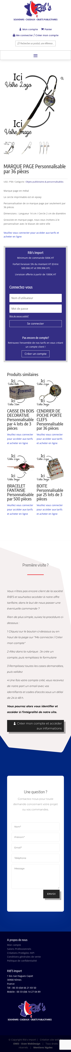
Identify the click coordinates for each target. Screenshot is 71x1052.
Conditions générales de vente (24, 956)
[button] (62, 78)
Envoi (51, 893)
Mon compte (30, 29)
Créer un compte (36, 354)
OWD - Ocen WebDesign (26, 1043)
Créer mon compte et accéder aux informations (39, 726)
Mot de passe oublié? (19, 316)
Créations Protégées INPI (20, 952)
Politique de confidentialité (22, 960)
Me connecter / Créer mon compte (37, 35)
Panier (48, 29)
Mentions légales (43, 1047)
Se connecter (35, 323)
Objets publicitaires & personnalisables (44, 181)
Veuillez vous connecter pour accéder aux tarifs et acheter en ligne (20, 439)
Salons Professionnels (19, 948)
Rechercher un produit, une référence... (37, 43)
